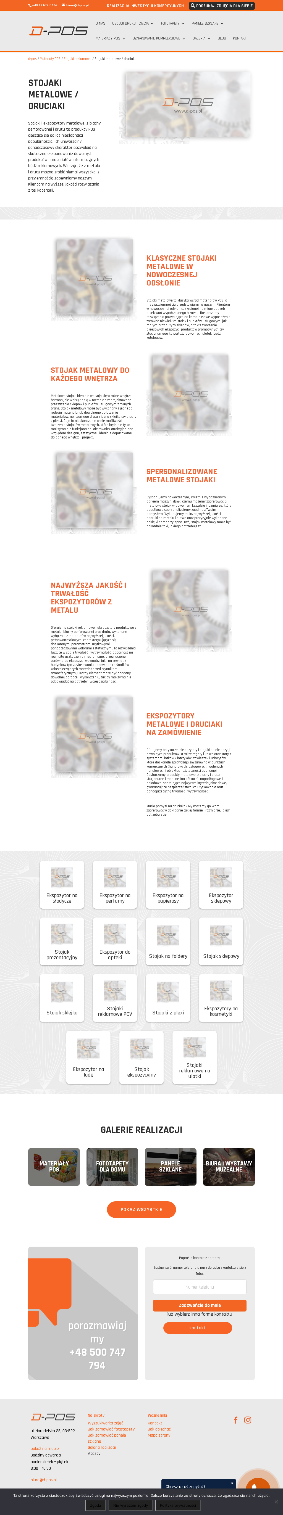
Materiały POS (108, 38)
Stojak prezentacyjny (61, 954)
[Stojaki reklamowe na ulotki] (195, 1048)
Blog (222, 38)
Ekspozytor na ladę (88, 1072)
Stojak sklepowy (221, 956)
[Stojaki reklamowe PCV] (115, 992)
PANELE (170, 1164)
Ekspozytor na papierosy (168, 898)
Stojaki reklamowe (77, 59)
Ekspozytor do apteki (114, 954)
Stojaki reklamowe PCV (115, 1011)
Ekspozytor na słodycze (62, 898)
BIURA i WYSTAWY (229, 1164)
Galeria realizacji (102, 1447)
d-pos (32, 59)
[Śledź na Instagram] (248, 1420)
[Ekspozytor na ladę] (88, 1050)
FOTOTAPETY (112, 1164)
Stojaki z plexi (168, 1012)
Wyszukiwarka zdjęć (105, 1423)
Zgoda (95, 1505)
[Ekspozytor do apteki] (115, 935)
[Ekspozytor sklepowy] (221, 878)
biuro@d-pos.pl (44, 1480)
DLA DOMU (112, 1170)
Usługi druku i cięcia (130, 24)
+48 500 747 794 (97, 1359)
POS (54, 1170)
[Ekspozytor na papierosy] (168, 878)
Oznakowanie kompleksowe (156, 38)
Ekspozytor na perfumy (115, 898)
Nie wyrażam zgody (130, 1505)
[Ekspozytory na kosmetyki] (221, 992)
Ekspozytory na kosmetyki (221, 1011)
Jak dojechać (159, 1429)
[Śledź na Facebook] (236, 1420)
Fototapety (170, 24)
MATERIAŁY (54, 1164)
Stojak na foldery (168, 956)
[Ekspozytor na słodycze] (62, 878)
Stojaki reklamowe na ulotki (194, 1071)
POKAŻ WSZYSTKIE (141, 1209)
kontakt (198, 1328)
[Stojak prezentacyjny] (62, 935)
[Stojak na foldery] (168, 936)
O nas (100, 24)
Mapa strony (159, 1435)
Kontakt (239, 38)
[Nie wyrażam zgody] (276, 1502)
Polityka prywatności (178, 1505)
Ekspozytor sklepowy (221, 898)
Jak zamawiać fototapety (111, 1429)
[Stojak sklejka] (62, 993)
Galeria (199, 38)
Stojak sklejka (62, 1012)
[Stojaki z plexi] (168, 993)
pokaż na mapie (45, 1448)
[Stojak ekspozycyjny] (141, 1050)
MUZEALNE (229, 1170)
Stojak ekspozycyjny (141, 1072)
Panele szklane (205, 24)
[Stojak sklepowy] (221, 936)
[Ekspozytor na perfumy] (115, 878)
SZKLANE (170, 1170)
